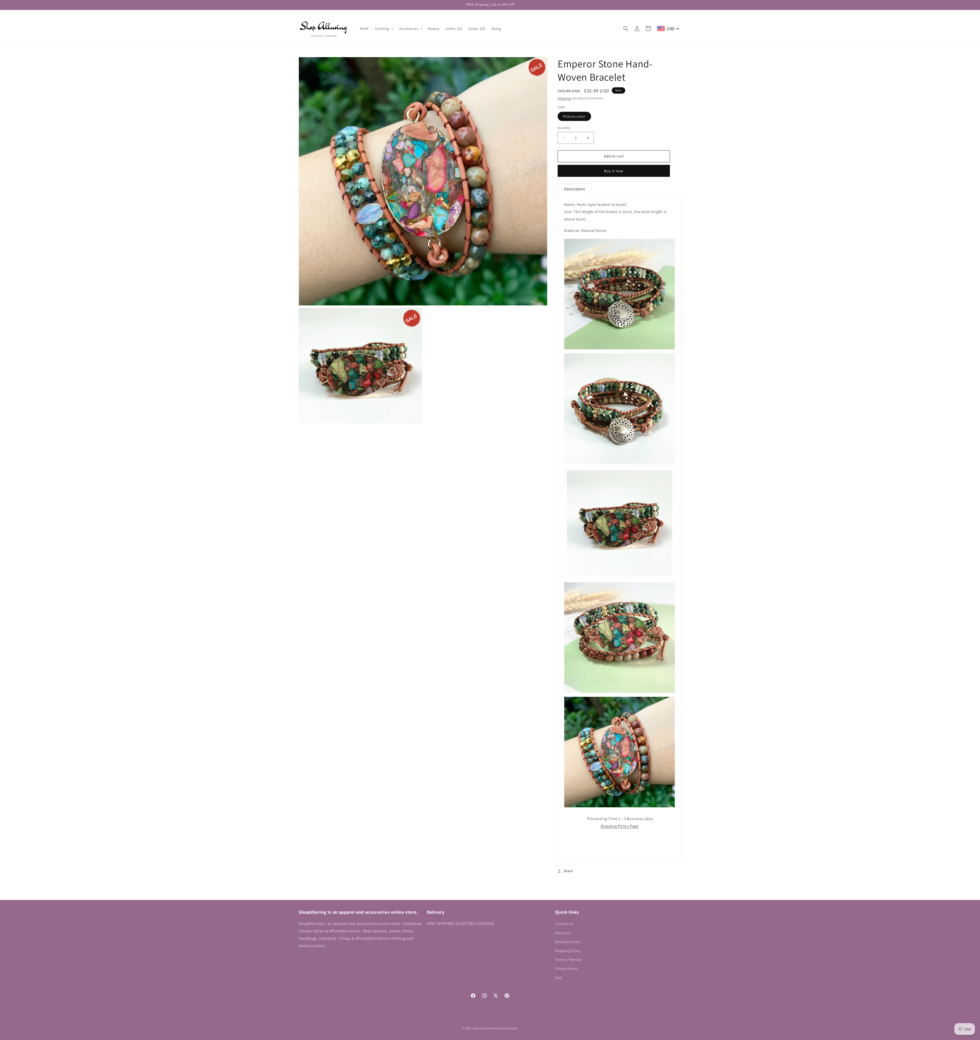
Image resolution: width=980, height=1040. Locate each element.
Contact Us (564, 923)
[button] (384, 28)
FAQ (558, 977)
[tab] (575, 189)
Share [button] (568, 871)
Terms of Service (568, 959)
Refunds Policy (567, 941)
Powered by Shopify (505, 1028)
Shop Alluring (482, 1028)
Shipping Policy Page (620, 826)
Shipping (564, 98)
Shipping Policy (567, 950)
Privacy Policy (566, 968)
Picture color (574, 116)
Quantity (564, 128)
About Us (562, 933)
